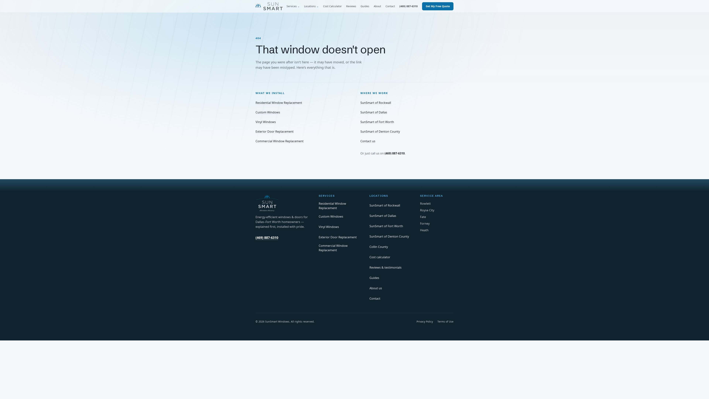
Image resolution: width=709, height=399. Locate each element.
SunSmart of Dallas (373, 112)
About (377, 6)
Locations (311, 6)
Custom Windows (268, 112)
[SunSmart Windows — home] (269, 6)
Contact (390, 6)
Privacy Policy (425, 321)
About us (375, 288)
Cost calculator (379, 257)
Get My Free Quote (438, 6)
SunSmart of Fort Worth (377, 122)
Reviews (351, 6)
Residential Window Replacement (279, 103)
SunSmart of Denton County (380, 131)
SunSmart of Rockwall (375, 103)
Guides (365, 6)
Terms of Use (445, 321)
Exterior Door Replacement (275, 131)
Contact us (367, 141)
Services (293, 6)
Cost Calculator (332, 6)
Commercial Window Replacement (280, 141)
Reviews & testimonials (385, 267)
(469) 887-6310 (408, 6)
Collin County (378, 247)
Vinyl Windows (266, 122)
